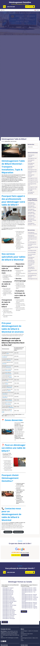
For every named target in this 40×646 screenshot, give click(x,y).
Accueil (3, 141)
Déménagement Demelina (20, 2)
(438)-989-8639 (11, 6)
